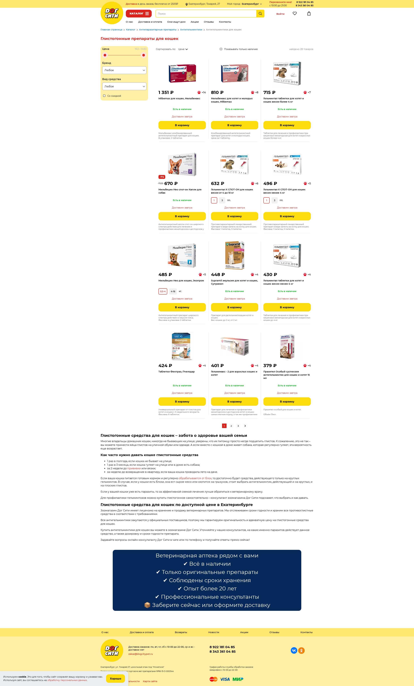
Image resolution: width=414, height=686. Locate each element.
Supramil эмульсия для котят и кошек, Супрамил (234, 282)
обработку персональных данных (67, 680)
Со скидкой (114, 95)
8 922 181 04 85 (304, 2)
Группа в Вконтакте (294, 650)
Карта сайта (150, 681)
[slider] (105, 55)
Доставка (132, 3)
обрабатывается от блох (195, 478)
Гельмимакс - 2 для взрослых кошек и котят (234, 373)
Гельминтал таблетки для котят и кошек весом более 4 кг (283, 100)
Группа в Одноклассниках (301, 650)
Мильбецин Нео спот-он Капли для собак (180, 191)
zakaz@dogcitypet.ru (140, 654)
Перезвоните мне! (280, 2)
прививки (134, 468)
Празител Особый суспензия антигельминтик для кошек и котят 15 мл (286, 375)
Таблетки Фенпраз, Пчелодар (176, 371)
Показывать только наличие (241, 49)
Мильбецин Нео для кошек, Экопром (181, 280)
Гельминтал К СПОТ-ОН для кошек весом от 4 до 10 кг (232, 191)
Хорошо (115, 678)
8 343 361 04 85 (304, 5)
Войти (280, 13)
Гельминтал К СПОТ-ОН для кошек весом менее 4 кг (284, 191)
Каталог (136, 13)
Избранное (294, 14)
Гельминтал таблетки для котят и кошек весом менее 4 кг (283, 282)
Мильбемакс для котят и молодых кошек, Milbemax (232, 100)
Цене (181, 49)
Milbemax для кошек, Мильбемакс (179, 98)
